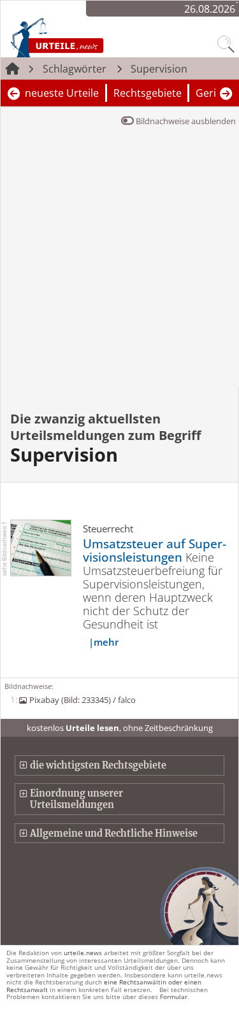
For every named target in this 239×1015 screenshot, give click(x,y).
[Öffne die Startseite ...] (84, 37)
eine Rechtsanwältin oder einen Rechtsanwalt (103, 985)
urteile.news (83, 952)
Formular (173, 996)
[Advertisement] (119, 261)
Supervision (159, 69)
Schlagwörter (74, 69)
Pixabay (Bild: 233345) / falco (82, 700)
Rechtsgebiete (147, 93)
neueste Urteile (62, 93)
